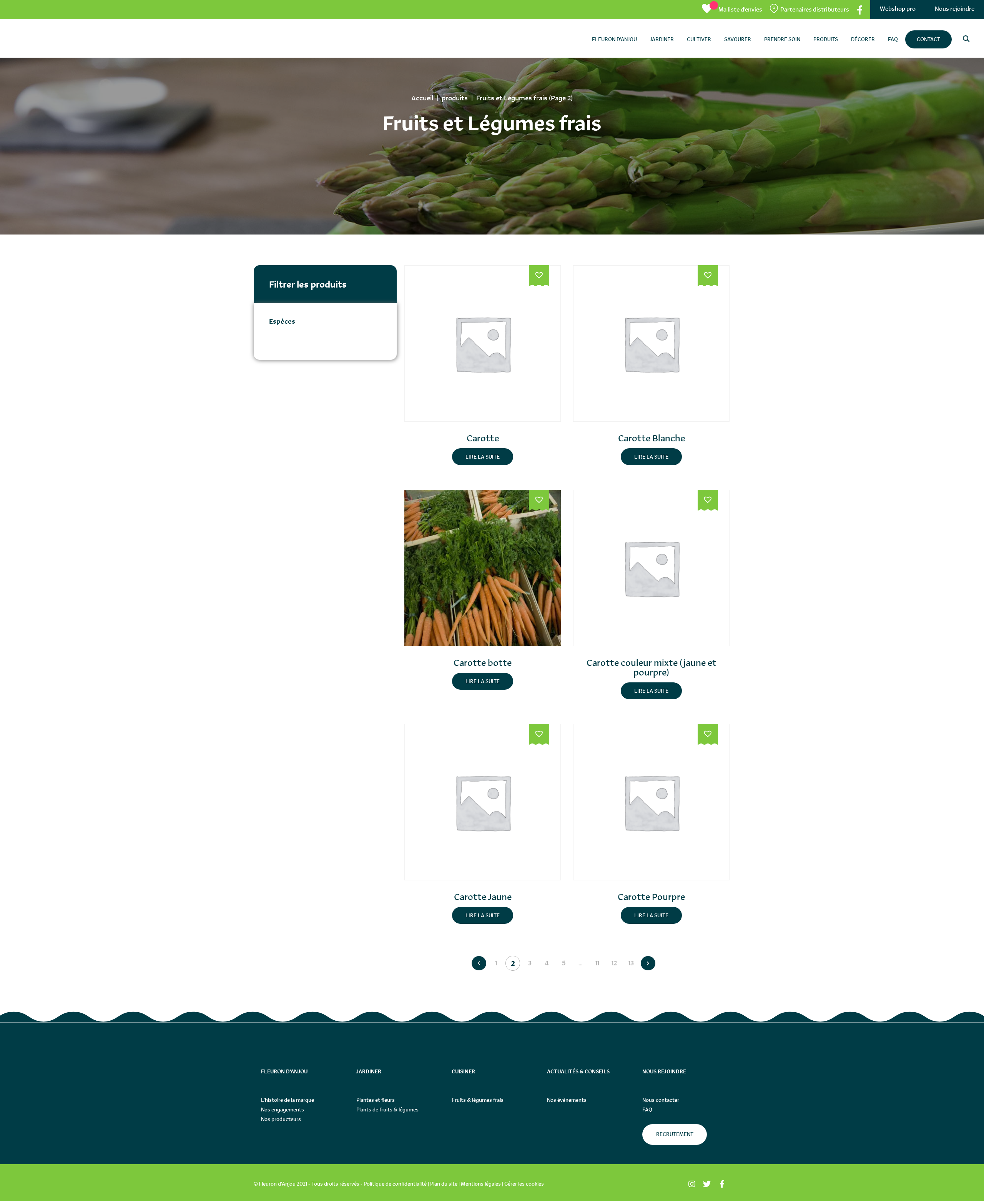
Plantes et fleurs (375, 1100)
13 (631, 963)
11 (597, 963)
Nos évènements (567, 1100)
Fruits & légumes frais (478, 1100)
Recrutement (674, 1134)
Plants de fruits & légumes (387, 1109)
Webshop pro (898, 8)
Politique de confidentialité (395, 1184)
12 (614, 963)
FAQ (647, 1109)
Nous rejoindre (954, 8)
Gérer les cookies (524, 1184)
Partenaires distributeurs (814, 9)
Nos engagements (282, 1109)
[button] (539, 276)
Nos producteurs (281, 1119)
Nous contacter (660, 1100)
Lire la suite (482, 457)
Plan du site (443, 1184)
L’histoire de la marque (287, 1100)
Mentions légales (481, 1184)
